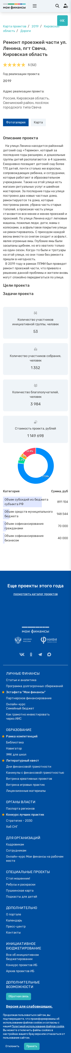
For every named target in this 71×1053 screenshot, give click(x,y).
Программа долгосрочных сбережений (34, 686)
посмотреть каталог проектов (35, 594)
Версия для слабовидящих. (29, 1006)
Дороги (25, 31)
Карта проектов (14, 26)
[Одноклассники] (31, 654)
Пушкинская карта (20, 890)
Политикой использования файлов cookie (38, 1026)
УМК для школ (16, 754)
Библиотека (15, 742)
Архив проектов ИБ (20, 971)
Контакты (13, 932)
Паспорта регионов (20, 808)
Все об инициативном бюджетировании (22, 957)
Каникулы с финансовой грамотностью (35, 772)
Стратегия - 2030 (19, 820)
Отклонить (12, 1046)
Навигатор (14, 748)
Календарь (14, 920)
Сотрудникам (16, 850)
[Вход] (65, 6)
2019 (35, 26)
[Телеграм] (40, 654)
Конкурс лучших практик (25, 814)
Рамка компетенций (21, 736)
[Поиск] (57, 6)
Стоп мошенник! (18, 878)
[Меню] (62, 20)
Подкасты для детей (21, 896)
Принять (32, 1046)
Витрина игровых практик (25, 785)
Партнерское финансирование (28, 698)
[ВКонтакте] (22, 654)
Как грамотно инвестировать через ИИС (28, 716)
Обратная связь (19, 996)
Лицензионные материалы (26, 791)
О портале (13, 914)
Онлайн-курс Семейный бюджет (20, 706)
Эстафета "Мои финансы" (26, 692)
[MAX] (49, 654)
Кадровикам (15, 844)
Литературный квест (22, 760)
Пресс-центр (16, 926)
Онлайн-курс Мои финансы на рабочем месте (34, 859)
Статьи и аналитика (21, 680)
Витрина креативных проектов (29, 778)
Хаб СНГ (12, 826)
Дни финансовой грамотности (28, 766)
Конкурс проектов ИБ (21, 965)
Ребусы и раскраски (20, 884)
